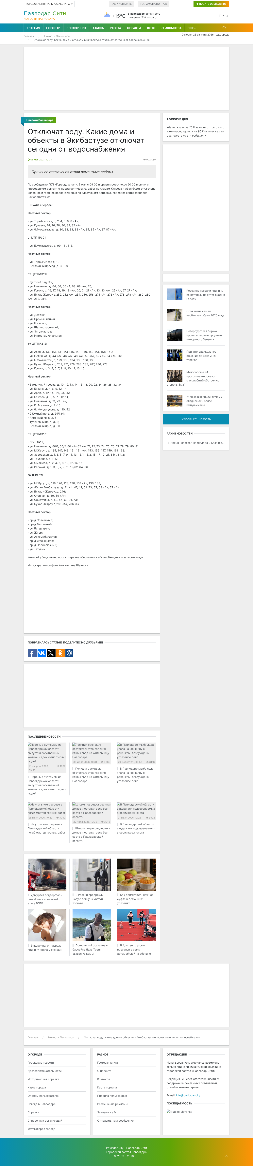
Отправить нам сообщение (115, 1120)
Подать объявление (212, 3)
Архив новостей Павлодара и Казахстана (198, 442)
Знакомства (171, 28)
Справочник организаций (45, 1120)
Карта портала (107, 1087)
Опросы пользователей (43, 1095)
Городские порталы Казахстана (48, 3)
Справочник (76, 28)
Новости (53, 28)
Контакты (103, 1079)
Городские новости (41, 1062)
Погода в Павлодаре (42, 1104)
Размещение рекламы (112, 1104)
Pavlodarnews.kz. (39, 197)
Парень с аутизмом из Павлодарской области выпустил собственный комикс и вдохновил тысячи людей (47, 785)
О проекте (104, 1070)
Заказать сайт (106, 1112)
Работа (115, 28)
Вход (226, 15)
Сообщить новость (197, 419)
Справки (134, 28)
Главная (33, 28)
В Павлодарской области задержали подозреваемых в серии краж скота (136, 828)
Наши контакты (121, 3)
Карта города (37, 1087)
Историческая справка (43, 1079)
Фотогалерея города (41, 1128)
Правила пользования (112, 1095)
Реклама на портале (153, 3)
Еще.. (192, 28)
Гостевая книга (107, 1062)
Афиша (98, 28)
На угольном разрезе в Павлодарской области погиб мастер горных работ (46, 828)
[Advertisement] (126, 78)
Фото (151, 28)
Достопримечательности (44, 1070)
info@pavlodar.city (188, 1095)
